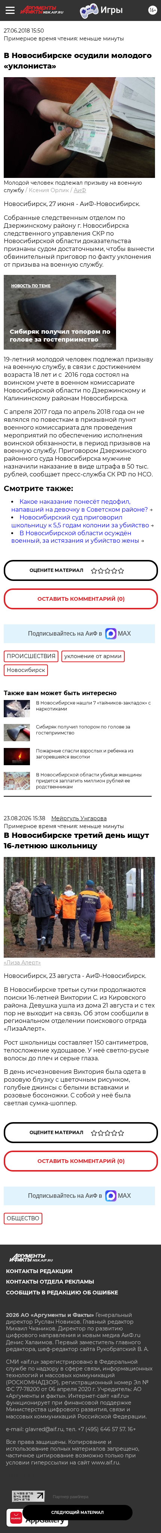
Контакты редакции (39, 1271)
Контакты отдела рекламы (50, 1281)
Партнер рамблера (70, 1496)
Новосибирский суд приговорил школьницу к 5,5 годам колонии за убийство (80, 521)
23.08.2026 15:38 (24, 818)
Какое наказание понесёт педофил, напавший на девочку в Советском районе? (79, 505)
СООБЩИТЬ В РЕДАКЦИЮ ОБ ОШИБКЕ (62, 1292)
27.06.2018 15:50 (24, 30)
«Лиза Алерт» (22, 962)
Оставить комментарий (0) (81, 599)
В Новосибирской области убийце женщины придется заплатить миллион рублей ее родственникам (89, 781)
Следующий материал (77, 1512)
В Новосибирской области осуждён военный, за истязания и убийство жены (75, 537)
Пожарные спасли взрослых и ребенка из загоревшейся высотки (84, 754)
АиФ (80, 190)
